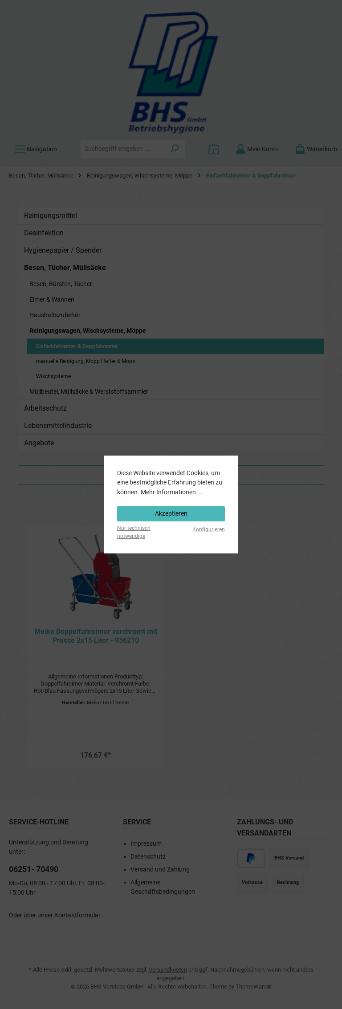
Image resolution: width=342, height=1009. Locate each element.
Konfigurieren (208, 529)
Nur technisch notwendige (134, 532)
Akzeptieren (171, 513)
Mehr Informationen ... (172, 492)
